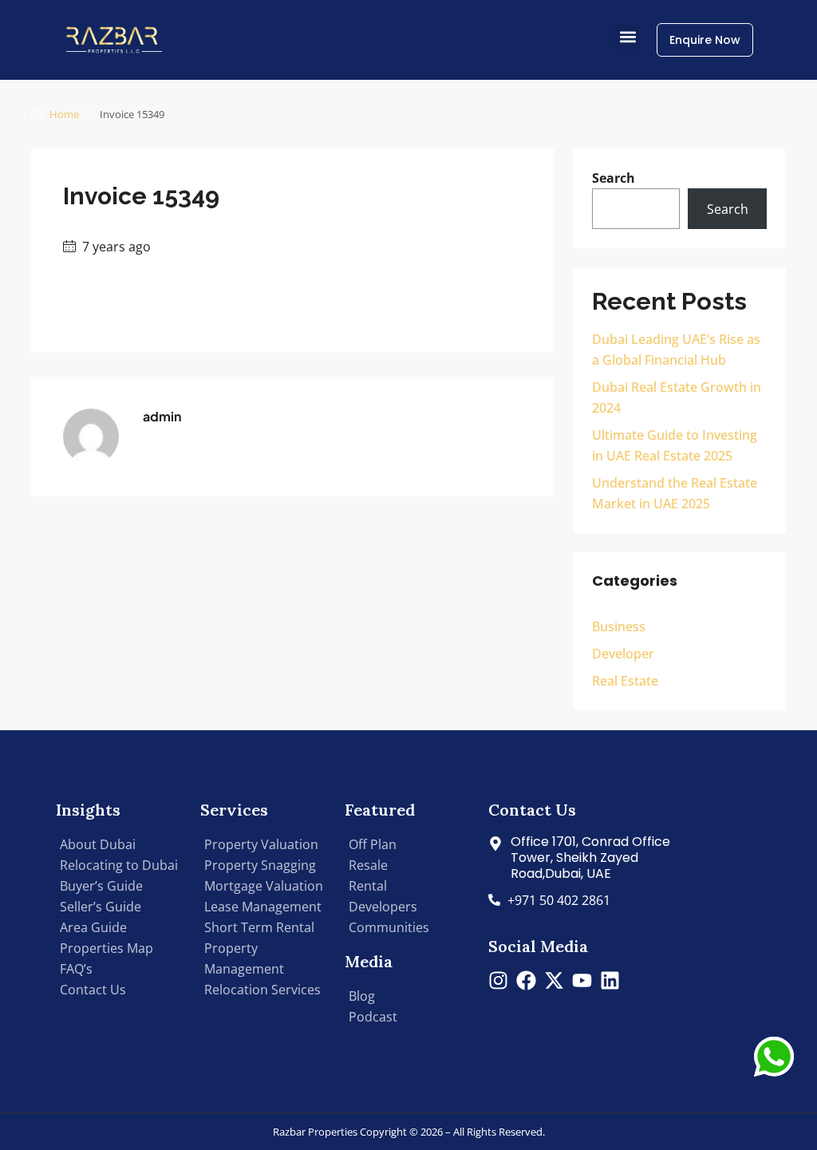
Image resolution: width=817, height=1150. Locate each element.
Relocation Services (262, 989)
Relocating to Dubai (119, 865)
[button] (627, 36)
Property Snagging (260, 865)
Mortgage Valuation (263, 886)
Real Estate (625, 681)
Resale (368, 865)
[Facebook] (526, 980)
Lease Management (263, 906)
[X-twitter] (554, 980)
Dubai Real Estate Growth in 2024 (676, 397)
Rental (368, 886)
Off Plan (373, 844)
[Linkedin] (610, 980)
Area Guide (93, 927)
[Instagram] (498, 980)
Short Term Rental (259, 927)
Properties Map (106, 948)
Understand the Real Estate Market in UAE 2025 (674, 493)
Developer (623, 653)
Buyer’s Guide (101, 886)
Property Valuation (261, 844)
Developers (383, 906)
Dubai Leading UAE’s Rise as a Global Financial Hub (676, 349)
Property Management (244, 958)
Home (64, 114)
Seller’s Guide (100, 906)
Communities (389, 927)
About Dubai (98, 844)
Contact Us (93, 989)
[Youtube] (582, 980)
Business (618, 626)
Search (613, 178)
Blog (362, 996)
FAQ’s (76, 969)
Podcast (373, 1017)
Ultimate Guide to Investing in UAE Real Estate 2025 (674, 445)
